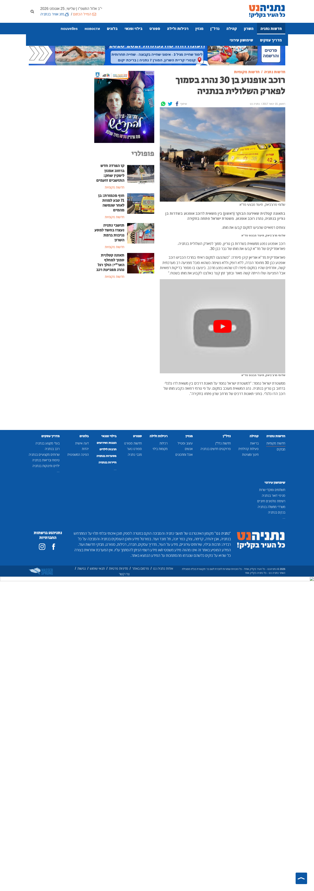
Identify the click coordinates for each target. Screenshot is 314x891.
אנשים (189, 449)
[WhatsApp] (163, 103)
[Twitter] (170, 103)
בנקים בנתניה (276, 512)
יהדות (85, 449)
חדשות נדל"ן (223, 443)
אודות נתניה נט (163, 568)
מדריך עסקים (271, 40)
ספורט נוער (134, 449)
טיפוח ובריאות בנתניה (46, 460)
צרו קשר (124, 574)
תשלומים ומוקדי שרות (272, 490)
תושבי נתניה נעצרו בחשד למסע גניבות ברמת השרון (109, 232)
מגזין (199, 28)
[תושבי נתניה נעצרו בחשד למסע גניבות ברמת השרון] (140, 232)
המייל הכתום (82, 14)
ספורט (154, 28)
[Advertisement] (124, 358)
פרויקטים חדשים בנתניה (215, 449)
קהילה (231, 28)
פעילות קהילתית (248, 449)
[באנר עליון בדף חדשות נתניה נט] (157, 52)
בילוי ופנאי (134, 28)
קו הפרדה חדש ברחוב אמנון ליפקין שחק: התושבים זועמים (110, 173)
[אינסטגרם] (42, 546)
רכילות (164, 443)
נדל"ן (215, 28)
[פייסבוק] (53, 546)
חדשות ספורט (133, 443)
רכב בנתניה (52, 449)
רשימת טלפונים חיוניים (271, 501)
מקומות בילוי (160, 449)
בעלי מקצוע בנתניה (47, 443)
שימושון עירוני (241, 40)
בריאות (254, 443)
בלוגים (112, 28)
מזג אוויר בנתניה (52, 14)
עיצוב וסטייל (185, 443)
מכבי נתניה (135, 454)
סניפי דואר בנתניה (273, 495)
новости (92, 28)
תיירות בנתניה (108, 462)
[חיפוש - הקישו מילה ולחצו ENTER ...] (32, 11)
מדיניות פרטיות (118, 568)
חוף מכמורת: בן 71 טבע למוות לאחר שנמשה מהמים (111, 203)
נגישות (81, 568)
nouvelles (69, 28)
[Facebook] (177, 103)
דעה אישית (82, 443)
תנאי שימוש (97, 568)
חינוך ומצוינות (250, 454)
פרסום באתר (140, 568)
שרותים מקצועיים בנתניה (44, 454)
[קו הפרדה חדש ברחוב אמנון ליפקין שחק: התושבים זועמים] (140, 173)
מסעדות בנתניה (107, 456)
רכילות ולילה (177, 28)
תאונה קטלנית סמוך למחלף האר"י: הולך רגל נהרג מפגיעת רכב (110, 262)
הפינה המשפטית (78, 454)
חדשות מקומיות (275, 443)
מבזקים (281, 449)
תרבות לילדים (108, 449)
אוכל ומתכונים (184, 454)
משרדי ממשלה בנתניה (271, 507)
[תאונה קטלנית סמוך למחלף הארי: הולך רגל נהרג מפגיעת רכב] (140, 262)
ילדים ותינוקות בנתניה (46, 466)
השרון (249, 28)
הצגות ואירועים (107, 443)
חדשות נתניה (271, 28)
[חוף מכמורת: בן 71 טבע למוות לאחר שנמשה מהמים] (140, 203)
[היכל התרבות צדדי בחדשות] (124, 106)
